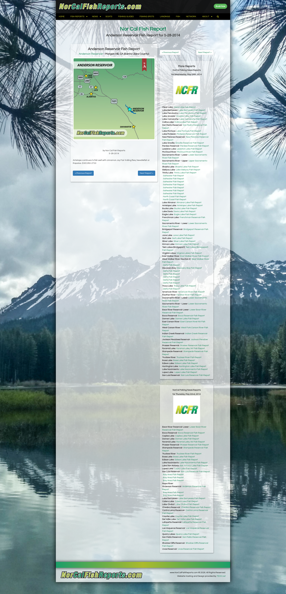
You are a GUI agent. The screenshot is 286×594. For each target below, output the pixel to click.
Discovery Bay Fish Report (189, 268)
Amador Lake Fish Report (188, 116)
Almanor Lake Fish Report (189, 202)
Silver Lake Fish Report (184, 241)
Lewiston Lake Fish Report (189, 149)
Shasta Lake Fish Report (187, 167)
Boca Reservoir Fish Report (191, 316)
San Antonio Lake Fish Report (194, 466)
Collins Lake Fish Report (186, 122)
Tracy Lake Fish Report (185, 286)
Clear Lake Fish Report (185, 107)
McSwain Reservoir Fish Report (192, 134)
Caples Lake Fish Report (187, 436)
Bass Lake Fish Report (184, 360)
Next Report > (146, 173)
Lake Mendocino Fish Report (192, 113)
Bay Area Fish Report (173, 475)
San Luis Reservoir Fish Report (195, 375)
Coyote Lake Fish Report (187, 516)
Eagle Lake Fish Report (185, 214)
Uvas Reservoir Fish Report (191, 549)
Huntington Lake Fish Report (192, 366)
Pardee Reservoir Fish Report (194, 146)
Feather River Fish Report (189, 295)
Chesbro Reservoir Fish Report (196, 507)
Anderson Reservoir (91, 53)
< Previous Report (83, 173)
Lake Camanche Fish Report (193, 119)
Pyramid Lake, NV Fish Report (190, 348)
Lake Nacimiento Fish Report (194, 369)
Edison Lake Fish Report (186, 363)
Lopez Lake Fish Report (186, 372)
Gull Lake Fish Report (182, 238)
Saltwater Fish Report (173, 176)
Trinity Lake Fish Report (185, 173)
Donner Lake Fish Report (187, 319)
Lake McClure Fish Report (188, 131)
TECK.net (221, 576)
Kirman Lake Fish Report (187, 244)
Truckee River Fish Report (189, 357)
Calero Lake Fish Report (186, 501)
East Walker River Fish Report (194, 256)
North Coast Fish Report (174, 197)
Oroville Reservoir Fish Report (189, 143)
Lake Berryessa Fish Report (191, 110)
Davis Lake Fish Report (184, 211)
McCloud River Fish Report (190, 152)
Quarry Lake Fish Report (187, 534)
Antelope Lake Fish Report (190, 205)
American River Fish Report (191, 292)
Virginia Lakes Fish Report (189, 253)
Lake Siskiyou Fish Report (188, 170)
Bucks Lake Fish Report (185, 208)
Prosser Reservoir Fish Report (194, 345)
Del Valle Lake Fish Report (189, 519)
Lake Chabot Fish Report (187, 504)
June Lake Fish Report (184, 235)
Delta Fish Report (171, 265)
